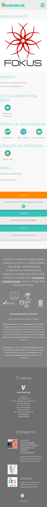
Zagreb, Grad (8, 159)
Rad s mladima (23, 138)
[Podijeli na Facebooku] (23, 206)
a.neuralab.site (23, 501)
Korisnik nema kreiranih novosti (23, 235)
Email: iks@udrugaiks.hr (23, 407)
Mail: (11, 86)
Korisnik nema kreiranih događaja (23, 220)
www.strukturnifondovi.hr (18, 314)
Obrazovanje (7, 138)
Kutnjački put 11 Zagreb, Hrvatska (13, 83)
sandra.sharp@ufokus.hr (13, 86)
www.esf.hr (33, 314)
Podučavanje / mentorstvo (7, 115)
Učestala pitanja (23, 414)
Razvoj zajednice (39, 138)
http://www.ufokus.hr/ (8, 180)
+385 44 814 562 (25, 403)
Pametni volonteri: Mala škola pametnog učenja (23, 202)
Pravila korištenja (23, 416)
